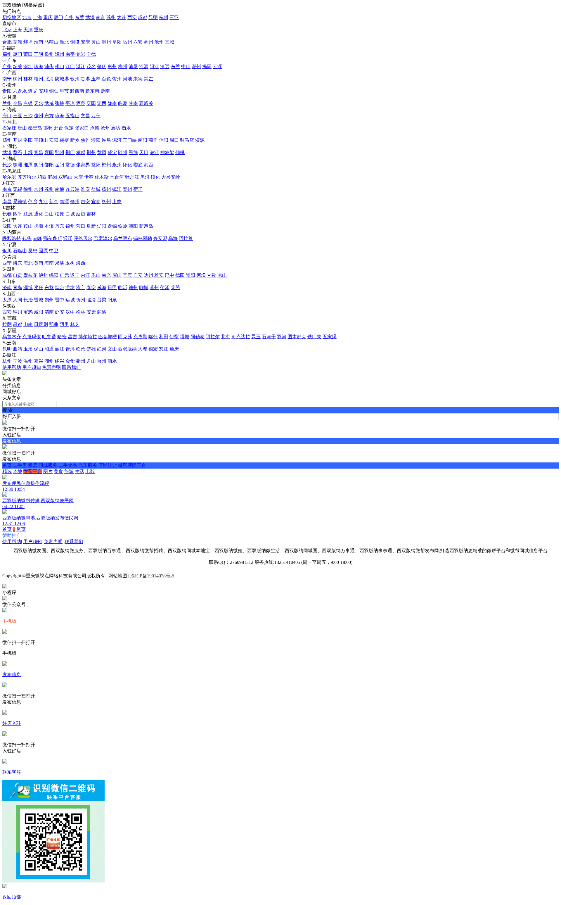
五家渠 (330, 336)
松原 (59, 213)
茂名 (91, 66)
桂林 (28, 78)
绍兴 (59, 361)
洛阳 (28, 140)
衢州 (80, 361)
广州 (69, 17)
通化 (38, 213)
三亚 (174, 17)
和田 (163, 336)
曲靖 (17, 348)
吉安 (85, 201)
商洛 (101, 312)
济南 (7, 287)
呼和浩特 (11, 238)
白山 (49, 213)
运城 (70, 299)
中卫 (53, 250)
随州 (122, 152)
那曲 (53, 324)
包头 (27, 238)
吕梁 (101, 299)
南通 (59, 189)
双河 (281, 336)
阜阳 (117, 41)
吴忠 (32, 250)
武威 (49, 103)
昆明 (153, 17)
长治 (28, 299)
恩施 (133, 152)
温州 (28, 361)
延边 (80, 213)
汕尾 (133, 66)
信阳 (163, 140)
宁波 (17, 361)
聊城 (143, 287)
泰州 (127, 189)
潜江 (154, 152)
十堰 (28, 152)
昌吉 (72, 336)
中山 (186, 66)
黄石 (17, 152)
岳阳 (59, 164)
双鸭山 (65, 177)
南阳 (142, 140)
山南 (28, 324)
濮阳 (96, 140)
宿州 (127, 41)
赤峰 (37, 238)
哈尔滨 (9, 177)
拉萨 (7, 324)
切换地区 (11, 17)
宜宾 (127, 275)
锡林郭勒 (142, 238)
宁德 (91, 54)
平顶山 (41, 140)
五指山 (72, 115)
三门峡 (130, 140)
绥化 (155, 177)
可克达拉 (240, 336)
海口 (7, 115)
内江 (85, 275)
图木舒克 (297, 336)
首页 (7, 465)
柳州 (17, 78)
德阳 (180, 275)
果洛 (59, 262)
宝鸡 (28, 312)
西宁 (7, 262)
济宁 (80, 287)
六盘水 (20, 91)
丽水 (112, 361)
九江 (43, 201)
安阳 (53, 140)
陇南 (112, 103)
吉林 (91, 213)
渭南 (49, 312)
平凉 (70, 103)
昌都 (17, 324)
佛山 (59, 66)
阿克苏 (125, 336)
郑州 (7, 140)
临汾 (91, 299)
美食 (58, 471)
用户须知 (31, 367)
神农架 (167, 152)
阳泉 (112, 299)
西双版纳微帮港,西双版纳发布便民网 (40, 517)
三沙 (28, 115)
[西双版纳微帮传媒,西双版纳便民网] (4, 495)
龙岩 (80, 54)
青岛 (17, 287)
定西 (101, 103)
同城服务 (48, 465)
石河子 (269, 336)
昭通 (49, 348)
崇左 (148, 78)
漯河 (117, 140)
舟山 (91, 361)
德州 (133, 287)
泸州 (43, 275)
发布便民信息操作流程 (25, 483)
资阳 (190, 275)
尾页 (21, 529)
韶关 (17, 66)
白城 (70, 213)
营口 (80, 226)
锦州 (70, 226)
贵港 (85, 78)
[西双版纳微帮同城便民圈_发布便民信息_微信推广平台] (4, 373)
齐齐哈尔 (27, 177)
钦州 (74, 78)
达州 (148, 275)
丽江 (59, 348)
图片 (48, 471)
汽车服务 (87, 465)
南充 (106, 275)
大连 (121, 17)
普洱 (70, 348)
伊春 (89, 177)
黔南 (105, 91)
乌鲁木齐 (11, 336)
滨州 (154, 287)
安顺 (43, 91)
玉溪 (28, 348)
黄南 (38, 262)
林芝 (74, 324)
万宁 (96, 115)
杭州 (163, 17)
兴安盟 (160, 238)
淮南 (38, 41)
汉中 (70, 312)
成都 (142, 17)
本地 (17, 471)
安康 (91, 312)
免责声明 (51, 367)
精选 (7, 471)
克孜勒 (140, 336)
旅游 (69, 471)
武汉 (90, 17)
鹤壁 (64, 140)
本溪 (49, 226)
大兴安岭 (170, 177)
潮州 (196, 66)
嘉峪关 (146, 103)
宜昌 (38, 152)
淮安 (85, 189)
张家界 (83, 164)
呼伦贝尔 (83, 238)
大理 (142, 348)
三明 (38, 54)
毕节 (64, 91)
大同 (17, 299)
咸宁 (112, 152)
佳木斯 (102, 177)
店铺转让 (107, 465)
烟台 (59, 287)
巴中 (169, 275)
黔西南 (77, 91)
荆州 (91, 152)
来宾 (138, 78)
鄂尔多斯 (52, 238)
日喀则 (41, 324)
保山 (38, 348)
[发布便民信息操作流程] (4, 477)
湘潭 (28, 164)
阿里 (64, 324)
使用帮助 (11, 367)
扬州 (106, 189)
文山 (112, 348)
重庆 (48, 17)
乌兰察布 (122, 238)
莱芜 (175, 287)
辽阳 (101, 226)
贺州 (117, 78)
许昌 (106, 140)
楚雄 (91, 348)
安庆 (85, 41)
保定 (69, 127)
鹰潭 (64, 201)
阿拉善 (186, 238)
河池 (127, 78)
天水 (38, 103)
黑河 (145, 177)
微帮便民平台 (132, 465)
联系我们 (71, 367)
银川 (7, 250)
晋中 (59, 299)
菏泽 (164, 287)
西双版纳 (127, 348)
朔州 (49, 299)
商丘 (153, 140)
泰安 (91, 287)
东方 (49, 115)
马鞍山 (51, 41)
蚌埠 (28, 41)
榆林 (80, 312)
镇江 (117, 189)
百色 (106, 78)
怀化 (127, 164)
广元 (64, 275)
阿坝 (201, 275)
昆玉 (256, 336)
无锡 (17, 189)
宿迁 (138, 189)
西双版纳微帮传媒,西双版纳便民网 (38, 500)
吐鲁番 (49, 336)
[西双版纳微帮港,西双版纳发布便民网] (4, 512)
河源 (143, 66)
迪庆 (174, 348)
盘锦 (112, 226)
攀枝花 (30, 275)
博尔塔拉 (87, 336)
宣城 (169, 41)
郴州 (106, 164)
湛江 (80, 66)
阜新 (91, 226)
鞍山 (28, 226)
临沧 (80, 348)
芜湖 (17, 41)
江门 (70, 66)
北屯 (225, 336)
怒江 (163, 348)
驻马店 (187, 140)
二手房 (20, 465)
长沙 (7, 164)
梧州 (38, 78)
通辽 (67, 238)
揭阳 (207, 66)
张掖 (59, 103)
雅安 (159, 275)
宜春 (96, 201)
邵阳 (49, 164)
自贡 (17, 275)
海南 (49, 262)
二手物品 (67, 465)
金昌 (17, 103)
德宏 (153, 348)
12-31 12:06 (13, 523)
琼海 (59, 115)
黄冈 (101, 152)
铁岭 (122, 226)
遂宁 (74, 275)
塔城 (184, 336)
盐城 (96, 189)
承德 (94, 127)
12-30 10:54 (13, 489)
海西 (80, 262)
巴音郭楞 (107, 336)
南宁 (7, 78)
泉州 (49, 54)
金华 (70, 361)
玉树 (70, 262)
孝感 (80, 152)
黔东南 (92, 91)
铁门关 (314, 336)
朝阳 (133, 226)
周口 (174, 140)
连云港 (72, 189)
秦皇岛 (35, 127)
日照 (112, 287)
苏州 (111, 17)
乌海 (173, 238)
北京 (27, 17)
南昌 (7, 201)
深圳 (28, 66)
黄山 (96, 41)
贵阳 (7, 91)
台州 (101, 361)
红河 (101, 348)
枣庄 (38, 287)
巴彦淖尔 (103, 238)
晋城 (38, 299)
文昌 (85, 115)
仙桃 (180, 152)
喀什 (153, 336)
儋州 (38, 115)
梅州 (122, 66)
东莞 (79, 17)
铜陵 (74, 41)
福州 (7, 54)
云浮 (217, 66)
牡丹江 (132, 177)
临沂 (122, 287)
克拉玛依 (31, 336)
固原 (43, 250)
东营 (49, 287)
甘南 (133, 103)
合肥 (7, 41)
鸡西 (42, 177)
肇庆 (101, 66)
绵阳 (53, 275)
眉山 (117, 275)
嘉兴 (38, 361)
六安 (138, 41)
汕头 (49, 66)
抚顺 (38, 226)
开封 (17, 140)
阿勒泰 (198, 336)
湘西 (148, 164)
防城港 (62, 78)
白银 (28, 103)
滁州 (106, 41)
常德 (70, 164)
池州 (159, 41)
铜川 (17, 312)
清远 (164, 66)
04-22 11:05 (13, 506)
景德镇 (20, 201)
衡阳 (38, 164)
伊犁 (174, 336)
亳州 (148, 41)
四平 (17, 213)
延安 (59, 312)
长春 (7, 213)
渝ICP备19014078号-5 (152, 575)
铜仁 (53, 91)
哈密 (62, 336)
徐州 (28, 189)
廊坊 (115, 127)
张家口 (82, 127)
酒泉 (80, 103)
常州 (38, 189)
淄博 (28, 287)
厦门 (58, 17)
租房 (32, 465)
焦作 (85, 140)
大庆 (78, 177)
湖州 (49, 361)
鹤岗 (52, 177)
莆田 (28, 54)
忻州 (80, 299)
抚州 (106, 201)
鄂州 (59, 152)
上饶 (117, 201)
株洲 (17, 164)
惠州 (112, 66)
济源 (200, 140)
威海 (101, 287)
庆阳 (91, 103)
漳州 (59, 54)
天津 (28, 29)
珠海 (38, 66)
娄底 (138, 164)
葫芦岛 (146, 226)
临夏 (122, 103)
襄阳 (49, 152)
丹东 (59, 226)
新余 (53, 201)
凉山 (222, 275)
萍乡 (32, 201)
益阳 (96, 164)
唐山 (22, 127)
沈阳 (7, 226)
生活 (79, 471)
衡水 (126, 127)
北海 (49, 78)
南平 (70, 54)
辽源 (28, 213)
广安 (138, 275)
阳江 (154, 66)
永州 (117, 164)
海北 (28, 262)
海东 (17, 262)
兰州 (7, 103)
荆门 (70, 152)
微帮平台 (32, 471)
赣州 (74, 201)
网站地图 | (118, 575)
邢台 (58, 127)
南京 (100, 17)
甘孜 (211, 275)
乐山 (96, 275)
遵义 (32, 91)
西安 (132, 17)
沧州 (105, 127)
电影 (90, 471)
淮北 (64, 41)
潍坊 (70, 287)
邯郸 (48, 127)
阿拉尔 (213, 336)
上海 (37, 17)
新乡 (74, 140)
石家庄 (9, 127)
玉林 (96, 78)
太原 (7, 299)
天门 (143, 152)
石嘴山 (20, 250)
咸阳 (38, 312)
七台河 (117, 177)
